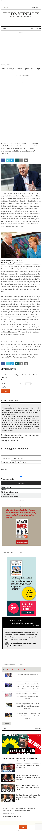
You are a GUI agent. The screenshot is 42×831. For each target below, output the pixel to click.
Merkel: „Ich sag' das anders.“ (13, 262)
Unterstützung (21, 808)
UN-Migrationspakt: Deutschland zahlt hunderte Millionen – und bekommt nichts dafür (28, 715)
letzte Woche (12, 670)
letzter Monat (23, 670)
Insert (23, 827)
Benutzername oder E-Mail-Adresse (13, 462)
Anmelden (6, 458)
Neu (21, 664)
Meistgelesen (10, 664)
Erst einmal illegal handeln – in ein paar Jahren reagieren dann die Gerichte (28, 777)
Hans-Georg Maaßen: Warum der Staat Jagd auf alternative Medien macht (27, 787)
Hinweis (10, 430)
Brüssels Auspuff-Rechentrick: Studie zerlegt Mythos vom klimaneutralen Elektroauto (27, 705)
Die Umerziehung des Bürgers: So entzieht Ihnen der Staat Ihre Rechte (28, 797)
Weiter (5, 391)
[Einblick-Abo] (21, 579)
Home (5, 808)
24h (4, 670)
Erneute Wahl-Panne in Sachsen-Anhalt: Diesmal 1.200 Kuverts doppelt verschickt (27, 696)
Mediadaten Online (9, 813)
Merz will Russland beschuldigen (27, 674)
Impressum (31, 808)
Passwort (4, 469)
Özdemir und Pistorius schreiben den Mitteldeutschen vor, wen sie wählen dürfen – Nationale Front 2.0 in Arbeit (27, 686)
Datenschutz (7, 810)
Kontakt (11, 808)
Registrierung (18, 458)
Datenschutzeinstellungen (22, 810)
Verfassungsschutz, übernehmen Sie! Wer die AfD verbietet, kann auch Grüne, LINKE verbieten (20, 759)
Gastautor (10, 75)
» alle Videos (38, 728)
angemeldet (13, 435)
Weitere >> (6, 723)
